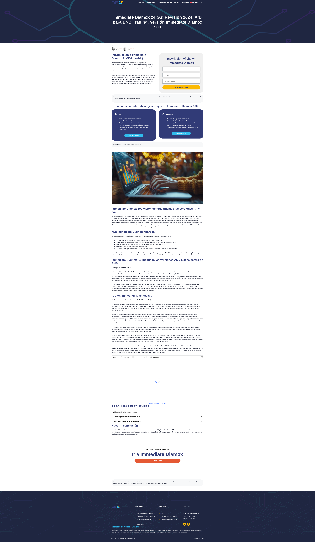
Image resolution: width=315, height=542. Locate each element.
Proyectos (151, 3)
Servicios (177, 3)
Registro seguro (181, 87)
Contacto (185, 3)
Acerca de (162, 3)
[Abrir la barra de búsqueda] (202, 3)
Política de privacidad (198, 538)
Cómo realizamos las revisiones (169, 519)
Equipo (169, 3)
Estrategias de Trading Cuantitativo (146, 516)
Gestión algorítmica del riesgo (145, 513)
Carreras (163, 510)
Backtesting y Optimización (144, 519)
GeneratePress (131, 538)
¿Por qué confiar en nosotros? (169, 516)
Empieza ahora (134, 135)
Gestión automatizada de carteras (146, 510)
